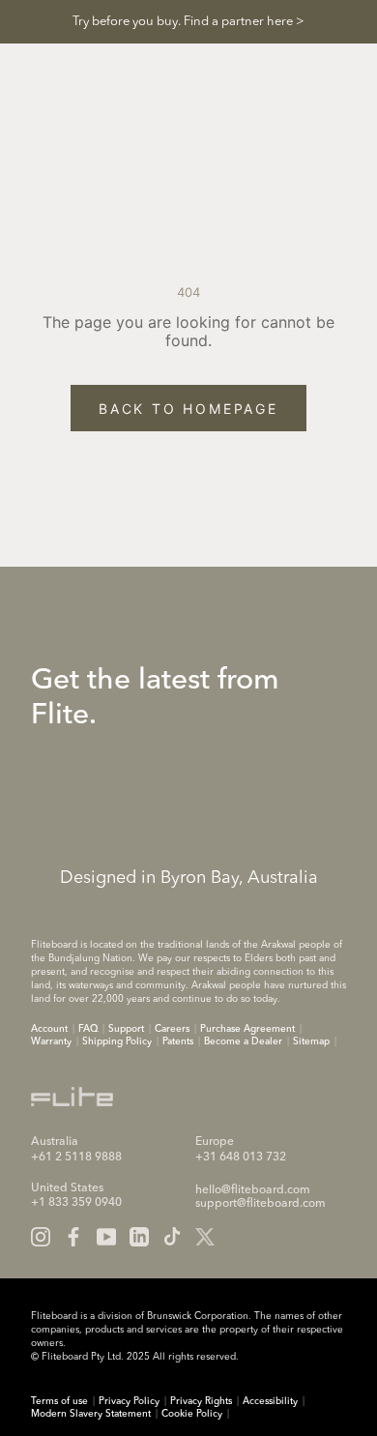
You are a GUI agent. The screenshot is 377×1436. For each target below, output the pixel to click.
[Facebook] (73, 1236)
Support (126, 1029)
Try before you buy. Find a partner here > (188, 21)
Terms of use (59, 1401)
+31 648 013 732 (240, 1157)
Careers (172, 1029)
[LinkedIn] (139, 1236)
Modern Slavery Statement (91, 1414)
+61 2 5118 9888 (76, 1157)
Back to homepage (188, 408)
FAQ (88, 1029)
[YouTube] (106, 1236)
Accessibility (270, 1401)
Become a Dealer (243, 1041)
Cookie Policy (191, 1414)
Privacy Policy (129, 1401)
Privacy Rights (201, 1401)
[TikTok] (172, 1236)
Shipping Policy (117, 1041)
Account (49, 1029)
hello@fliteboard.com (252, 1190)
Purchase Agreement (247, 1029)
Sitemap (311, 1041)
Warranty (51, 1041)
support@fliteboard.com (260, 1204)
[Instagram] (40, 1236)
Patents (177, 1041)
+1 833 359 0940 (76, 1203)
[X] (205, 1236)
